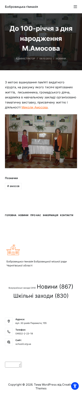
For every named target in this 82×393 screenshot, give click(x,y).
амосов (13, 186)
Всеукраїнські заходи (22, 288)
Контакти (66, 215)
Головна (10, 215)
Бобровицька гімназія (21, 7)
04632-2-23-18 (24, 333)
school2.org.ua (23, 343)
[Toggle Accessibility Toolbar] (75, 386)
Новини (61, 58)
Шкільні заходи (41, 296)
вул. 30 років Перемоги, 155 (31, 323)
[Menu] (75, 6)
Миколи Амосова (35, 107)
